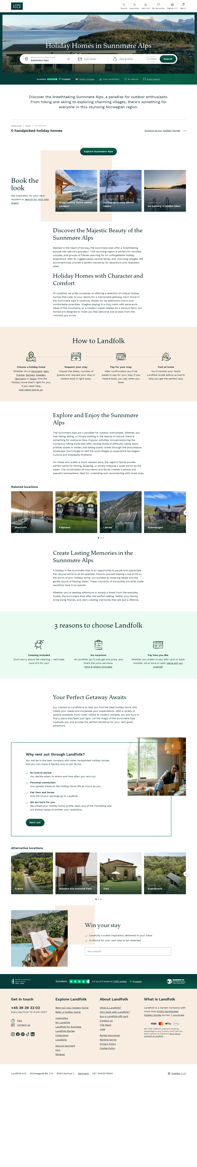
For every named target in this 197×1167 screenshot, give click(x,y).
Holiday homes (16, 125)
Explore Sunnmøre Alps (98, 151)
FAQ (19, 1020)
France (20, 374)
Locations (61, 1039)
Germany (20, 378)
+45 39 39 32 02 (25, 1008)
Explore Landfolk (71, 999)
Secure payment (65, 1045)
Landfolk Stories (65, 1031)
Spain (33, 378)
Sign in (183, 8)
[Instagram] (13, 1034)
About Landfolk (114, 999)
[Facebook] (18, 1034)
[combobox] (46, 59)
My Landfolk (62, 1022)
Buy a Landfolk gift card (114, 1016)
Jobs (102, 1029)
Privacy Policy (108, 1044)
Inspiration (134, 8)
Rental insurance (110, 1035)
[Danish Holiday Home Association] (176, 981)
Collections (61, 1035)
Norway (28, 125)
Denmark (36, 371)
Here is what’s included (98, 666)
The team (105, 1024)
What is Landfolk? (110, 1007)
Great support (153, 79)
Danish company (86, 79)
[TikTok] (28, 1034)
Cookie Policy (107, 1048)
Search (168, 58)
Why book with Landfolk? (115, 1012)
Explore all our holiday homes (162, 130)
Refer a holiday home (68, 1012)
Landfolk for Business (68, 1026)
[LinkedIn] (32, 1034)
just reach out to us (31, 389)
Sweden (40, 374)
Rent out (146, 8)
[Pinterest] (23, 1034)
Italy (46, 371)
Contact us (23, 1024)
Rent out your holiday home (71, 1007)
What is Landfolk (159, 999)
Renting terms (108, 1039)
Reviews (60, 1054)
